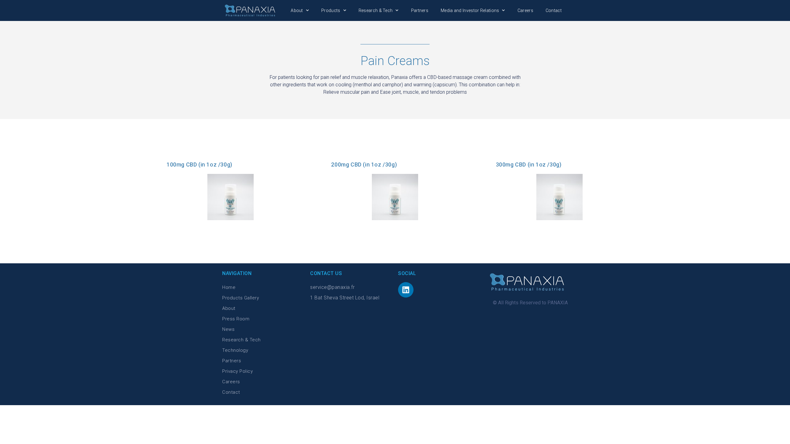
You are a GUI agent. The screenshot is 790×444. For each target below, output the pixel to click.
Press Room (235, 319)
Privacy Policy (237, 371)
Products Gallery (240, 298)
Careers (525, 10)
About (297, 10)
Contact (554, 10)
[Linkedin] (406, 290)
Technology (235, 350)
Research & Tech (376, 10)
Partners (419, 10)
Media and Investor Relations (470, 10)
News (228, 329)
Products (330, 10)
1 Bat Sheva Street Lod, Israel (344, 298)
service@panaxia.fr (332, 287)
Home (228, 287)
